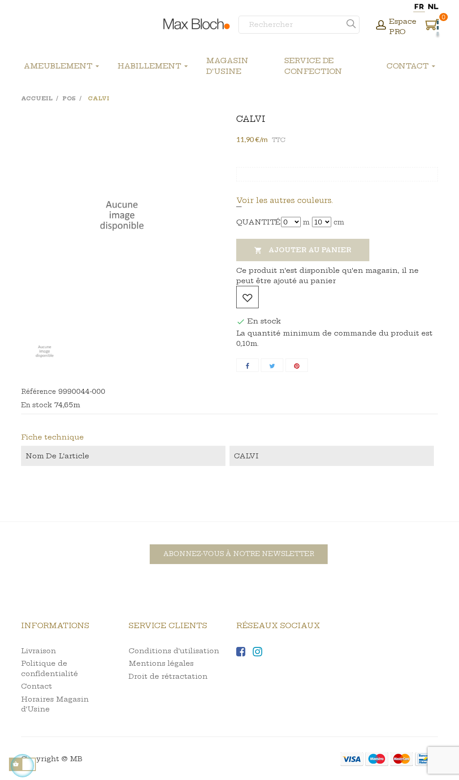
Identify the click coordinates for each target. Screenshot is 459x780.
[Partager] (247, 365)
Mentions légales (161, 663)
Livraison (38, 650)
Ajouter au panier (302, 250)
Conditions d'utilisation (174, 650)
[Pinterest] (296, 365)
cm (338, 222)
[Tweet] (272, 365)
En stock (36, 405)
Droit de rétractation (168, 676)
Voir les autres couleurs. (284, 200)
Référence (38, 392)
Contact (36, 686)
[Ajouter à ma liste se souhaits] (247, 297)
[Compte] (381, 26)
